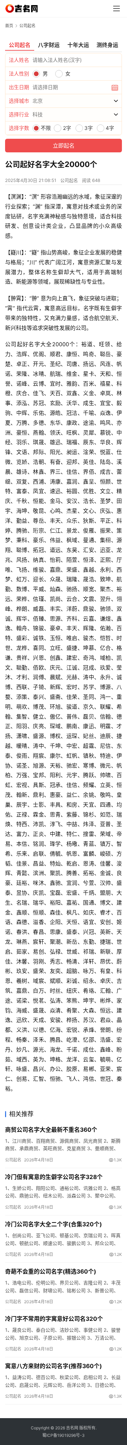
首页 (9, 25)
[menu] (116, 8)
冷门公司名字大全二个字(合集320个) (53, 1224)
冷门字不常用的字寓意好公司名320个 (54, 1318)
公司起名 (69, 180)
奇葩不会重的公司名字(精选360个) (50, 1271)
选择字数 (19, 128)
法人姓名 (19, 60)
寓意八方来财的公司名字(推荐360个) (53, 1366)
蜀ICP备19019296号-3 (63, 1435)
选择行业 (19, 114)
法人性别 (19, 73)
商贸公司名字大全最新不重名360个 (51, 1129)
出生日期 (19, 87)
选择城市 (19, 101)
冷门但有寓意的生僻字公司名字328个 (54, 1177)
